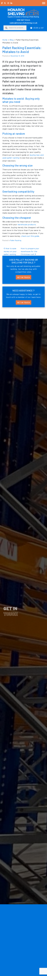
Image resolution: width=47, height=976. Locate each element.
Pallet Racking (15, 240)
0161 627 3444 (23, 20)
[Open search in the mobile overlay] (15, 27)
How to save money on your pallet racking (10, 251)
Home (5, 40)
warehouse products (27, 224)
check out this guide (30, 236)
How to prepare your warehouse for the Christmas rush (30, 251)
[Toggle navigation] (43, 3)
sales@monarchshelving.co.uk (23, 23)
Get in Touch (23, 277)
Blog (12, 40)
